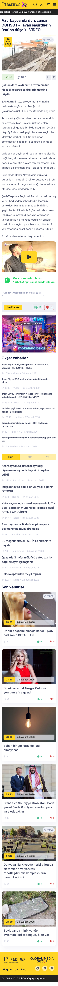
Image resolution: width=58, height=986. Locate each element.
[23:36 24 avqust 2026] (29, 723)
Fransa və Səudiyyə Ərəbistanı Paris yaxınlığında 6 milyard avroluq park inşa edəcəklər (29, 807)
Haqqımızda (10, 969)
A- (48, 77)
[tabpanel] (29, 523)
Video (16, 373)
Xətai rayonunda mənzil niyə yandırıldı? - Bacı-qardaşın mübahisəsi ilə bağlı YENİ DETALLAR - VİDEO (28, 508)
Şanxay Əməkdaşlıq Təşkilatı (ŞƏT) (22, 292)
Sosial (15, 534)
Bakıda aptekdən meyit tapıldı (21, 574)
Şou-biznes (18, 480)
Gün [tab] (10, 457)
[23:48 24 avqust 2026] (29, 666)
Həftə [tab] (29, 457)
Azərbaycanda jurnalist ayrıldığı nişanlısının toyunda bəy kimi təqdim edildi (25, 470)
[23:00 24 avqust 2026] (29, 908)
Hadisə (8, 77)
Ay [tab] (47, 457)
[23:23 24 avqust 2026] (29, 781)
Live (23, 969)
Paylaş (11, 307)
